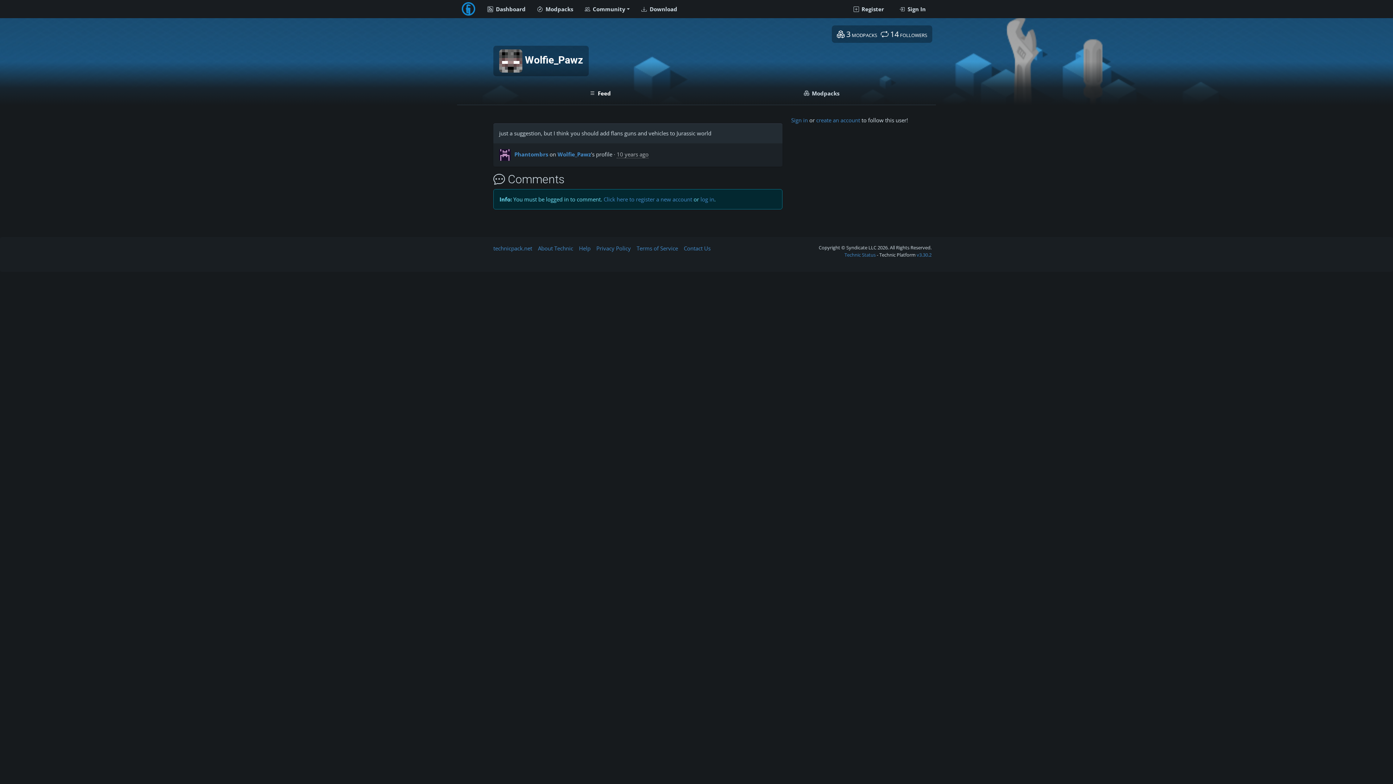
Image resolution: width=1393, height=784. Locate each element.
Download (662, 9)
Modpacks (558, 9)
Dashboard (510, 9)
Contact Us (697, 248)
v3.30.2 (924, 255)
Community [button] (608, 9)
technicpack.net (512, 248)
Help (585, 248)
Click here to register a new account (648, 199)
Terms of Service (657, 248)
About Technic (555, 248)
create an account (838, 120)
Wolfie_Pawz (574, 154)
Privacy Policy (613, 248)
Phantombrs (531, 154)
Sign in (799, 120)
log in (707, 199)
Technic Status (860, 255)
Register (872, 9)
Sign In (916, 9)
